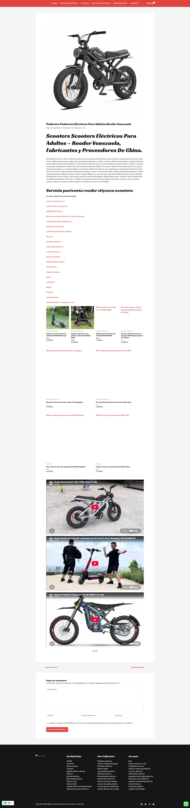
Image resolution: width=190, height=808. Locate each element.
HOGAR (95, 651)
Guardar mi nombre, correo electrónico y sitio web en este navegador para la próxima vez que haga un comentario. (91, 723)
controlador (50, 282)
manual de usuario (53, 272)
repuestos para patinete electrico (140, 781)
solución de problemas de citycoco (59, 221)
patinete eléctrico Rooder (76, 771)
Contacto (134, 3)
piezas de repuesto (53, 257)
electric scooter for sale (137, 764)
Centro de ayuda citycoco (55, 201)
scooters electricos (53, 252)
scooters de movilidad (136, 789)
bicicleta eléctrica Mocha (55, 262)
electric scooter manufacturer (139, 769)
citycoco (70, 774)
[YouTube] (153, 804)
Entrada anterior (51, 667)
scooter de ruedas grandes (107, 784)
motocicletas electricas (54, 247)
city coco (49, 237)
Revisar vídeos (102, 769)
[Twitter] (145, 804)
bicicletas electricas (53, 242)
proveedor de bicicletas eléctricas (140, 776)
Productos (66, 128)
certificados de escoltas (55, 226)
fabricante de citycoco (136, 774)
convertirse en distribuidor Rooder (58, 232)
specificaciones (53, 297)
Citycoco (85, 3)
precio (48, 277)
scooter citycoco (134, 784)
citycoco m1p (71, 781)
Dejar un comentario (53, 128)
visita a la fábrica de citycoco (57, 206)
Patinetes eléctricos (69, 3)
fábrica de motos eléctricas (138, 779)
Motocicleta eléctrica (74, 779)
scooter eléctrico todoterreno (108, 786)
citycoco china (51, 267)
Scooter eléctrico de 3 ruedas (108, 789)
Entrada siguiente (138, 667)
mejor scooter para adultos (107, 781)
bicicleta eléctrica (73, 776)
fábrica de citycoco (104, 774)
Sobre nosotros (120, 3)
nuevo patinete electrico (106, 771)
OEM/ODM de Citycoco (54, 211)
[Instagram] (149, 804)
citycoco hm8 (71, 784)
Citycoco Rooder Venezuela (107, 764)
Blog (130, 761)
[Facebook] (141, 804)
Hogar (54, 3)
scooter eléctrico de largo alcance (79, 786)
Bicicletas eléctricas (101, 3)
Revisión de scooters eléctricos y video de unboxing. (65, 216)
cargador (49, 292)
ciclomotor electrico (135, 786)
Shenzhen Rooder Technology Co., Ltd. (60, 302)
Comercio (70, 764)
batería (48, 287)
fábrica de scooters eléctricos (78, 789)
